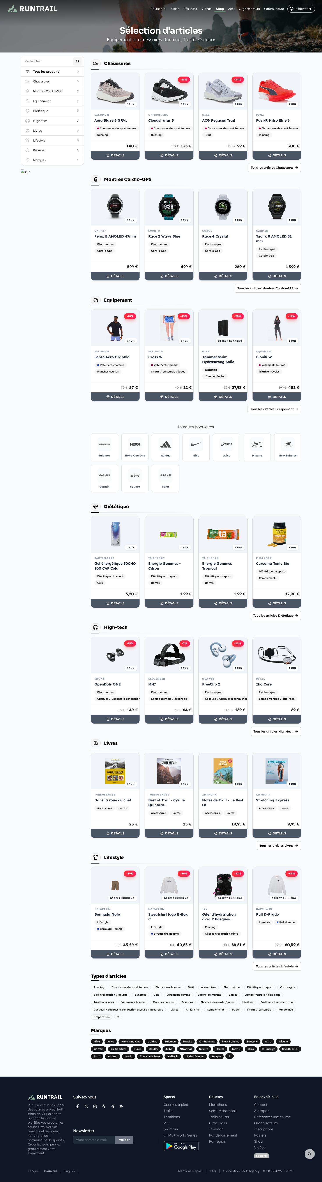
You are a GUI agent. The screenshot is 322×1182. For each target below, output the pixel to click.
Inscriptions (264, 1129)
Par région (217, 1141)
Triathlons (172, 1117)
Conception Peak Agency (241, 1171)
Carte (175, 9)
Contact (260, 1104)
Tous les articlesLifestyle (275, 966)
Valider (124, 1140)
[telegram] (112, 1106)
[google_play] (121, 1106)
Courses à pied (176, 1104)
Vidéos (206, 9)
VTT (167, 1123)
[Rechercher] (77, 61)
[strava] (103, 1106)
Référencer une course (272, 1117)
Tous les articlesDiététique (273, 615)
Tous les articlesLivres (277, 846)
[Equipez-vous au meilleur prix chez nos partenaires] (52, 172)
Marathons (218, 1104)
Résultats (190, 9)
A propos (261, 1111)
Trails (168, 1111)
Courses (156, 9)
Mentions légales (190, 1171)
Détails (117, 155)
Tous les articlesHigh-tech (273, 731)
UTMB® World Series (180, 1135)
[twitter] (86, 1106)
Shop (220, 9)
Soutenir (261, 1155)
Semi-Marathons (223, 1111)
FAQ (213, 1171)
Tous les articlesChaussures (272, 168)
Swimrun (171, 1129)
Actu (231, 9)
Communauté (274, 9)
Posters (260, 1135)
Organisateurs (249, 9)
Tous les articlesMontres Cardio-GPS (265, 288)
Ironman (216, 1129)
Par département (223, 1135)
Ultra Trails (218, 1123)
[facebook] (77, 1106)
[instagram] (95, 1106)
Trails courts (219, 1117)
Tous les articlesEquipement (272, 409)
